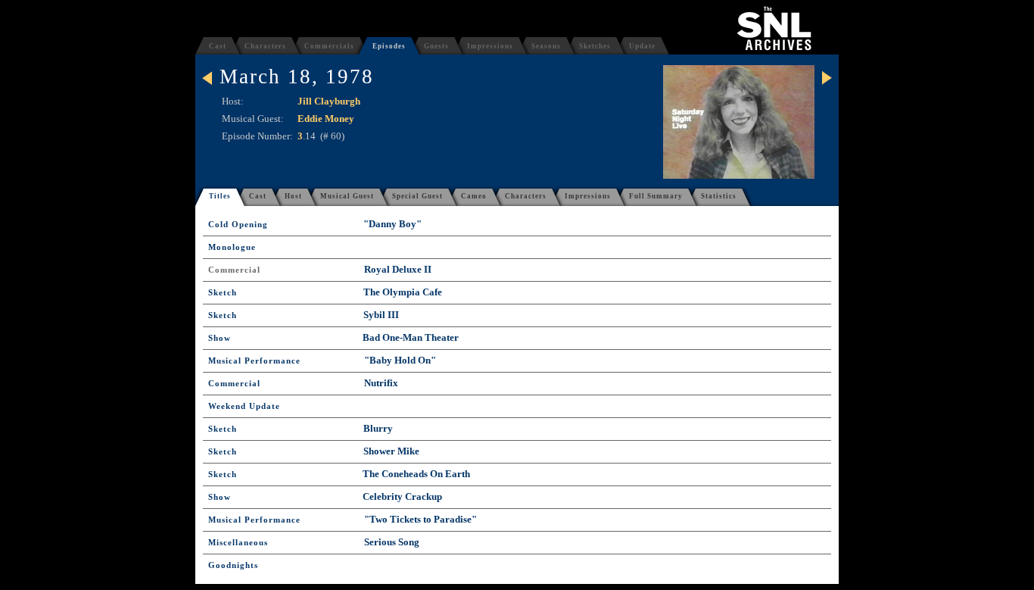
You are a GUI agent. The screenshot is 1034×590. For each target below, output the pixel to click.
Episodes (389, 46)
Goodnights (233, 565)
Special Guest (417, 196)
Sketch (222, 293)
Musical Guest (347, 196)
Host (293, 196)
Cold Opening (238, 224)
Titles (220, 196)
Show (219, 338)
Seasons (546, 46)
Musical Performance (254, 361)
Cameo (474, 196)
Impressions (490, 46)
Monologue (232, 247)
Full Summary (656, 196)
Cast (217, 46)
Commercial (234, 270)
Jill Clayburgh (328, 101)
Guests (436, 46)
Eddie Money (325, 118)
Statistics (719, 196)
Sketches (595, 46)
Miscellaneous (238, 542)
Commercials (329, 46)
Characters (265, 46)
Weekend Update (244, 406)
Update (642, 46)
